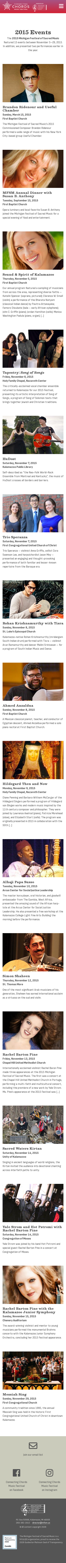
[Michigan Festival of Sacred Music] (33, 1510)
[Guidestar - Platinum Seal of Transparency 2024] (11, 1542)
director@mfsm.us (41, 1523)
